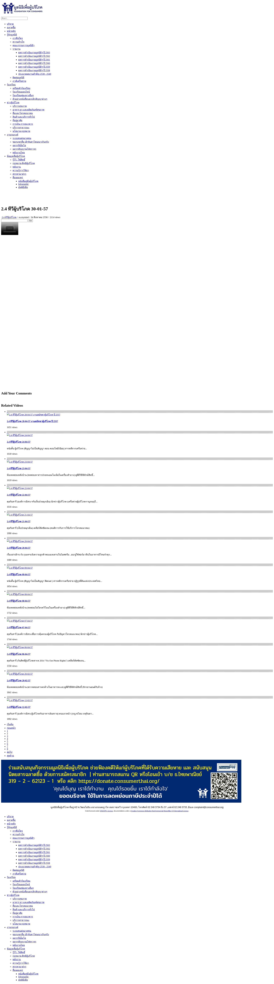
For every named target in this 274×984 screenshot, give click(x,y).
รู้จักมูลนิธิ (12, 34)
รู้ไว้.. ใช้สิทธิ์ (19, 159)
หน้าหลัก (11, 31)
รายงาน (16, 49)
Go (30, 221)
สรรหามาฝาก (19, 174)
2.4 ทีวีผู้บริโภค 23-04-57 (18, 468)
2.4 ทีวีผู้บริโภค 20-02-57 (18, 680)
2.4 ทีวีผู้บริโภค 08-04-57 (18, 601)
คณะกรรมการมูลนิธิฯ (23, 45)
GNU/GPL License (106, 811)
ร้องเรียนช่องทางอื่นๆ (23, 95)
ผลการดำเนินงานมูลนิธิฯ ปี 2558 (34, 70)
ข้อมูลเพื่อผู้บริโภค (16, 156)
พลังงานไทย (19, 152)
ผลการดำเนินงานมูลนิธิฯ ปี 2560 (34, 63)
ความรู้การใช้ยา (21, 170)
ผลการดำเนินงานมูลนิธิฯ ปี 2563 (34, 52)
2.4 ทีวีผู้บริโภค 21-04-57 (18, 521)
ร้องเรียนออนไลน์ (21, 92)
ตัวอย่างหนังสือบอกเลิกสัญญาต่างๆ (30, 99)
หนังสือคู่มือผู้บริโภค (28, 181)
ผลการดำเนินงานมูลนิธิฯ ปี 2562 (34, 56)
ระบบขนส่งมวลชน (22, 138)
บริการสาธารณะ (21, 127)
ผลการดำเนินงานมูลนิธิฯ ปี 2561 (34, 59)
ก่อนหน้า (11, 728)
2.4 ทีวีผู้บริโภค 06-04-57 (18, 654)
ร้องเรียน (11, 84)
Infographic (23, 184)
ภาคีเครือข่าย (19, 81)
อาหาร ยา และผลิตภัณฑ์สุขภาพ (28, 109)
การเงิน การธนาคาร (23, 124)
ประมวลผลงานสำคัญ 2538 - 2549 (34, 74)
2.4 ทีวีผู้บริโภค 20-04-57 (18, 548)
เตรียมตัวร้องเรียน (21, 88)
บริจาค (10, 24)
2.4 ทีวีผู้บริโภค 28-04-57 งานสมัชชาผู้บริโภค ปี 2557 (32, 421)
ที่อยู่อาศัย (17, 120)
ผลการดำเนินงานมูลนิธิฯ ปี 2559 (34, 67)
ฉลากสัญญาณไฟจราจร (24, 149)
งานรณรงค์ (12, 134)
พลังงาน (17, 167)
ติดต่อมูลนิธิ (18, 77)
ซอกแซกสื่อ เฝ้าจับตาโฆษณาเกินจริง (31, 142)
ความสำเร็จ (18, 42)
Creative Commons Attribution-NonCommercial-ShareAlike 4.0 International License (159, 811)
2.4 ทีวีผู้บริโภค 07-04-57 (18, 627)
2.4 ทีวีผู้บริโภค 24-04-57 (18, 442)
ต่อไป (9, 752)
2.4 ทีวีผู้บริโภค (9, 217)
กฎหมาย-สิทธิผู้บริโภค (24, 163)
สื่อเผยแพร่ (18, 177)
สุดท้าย (10, 755)
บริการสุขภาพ (20, 106)
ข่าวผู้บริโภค (13, 102)
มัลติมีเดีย (23, 187)
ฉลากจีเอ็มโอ (19, 145)
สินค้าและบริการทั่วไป (24, 117)
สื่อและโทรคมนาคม (23, 113)
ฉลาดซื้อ (11, 27)
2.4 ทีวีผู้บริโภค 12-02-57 (18, 707)
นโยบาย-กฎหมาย (21, 131)
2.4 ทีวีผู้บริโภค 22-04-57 (18, 495)
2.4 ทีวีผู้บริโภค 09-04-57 (18, 574)
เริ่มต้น (10, 724)
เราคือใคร (18, 38)
